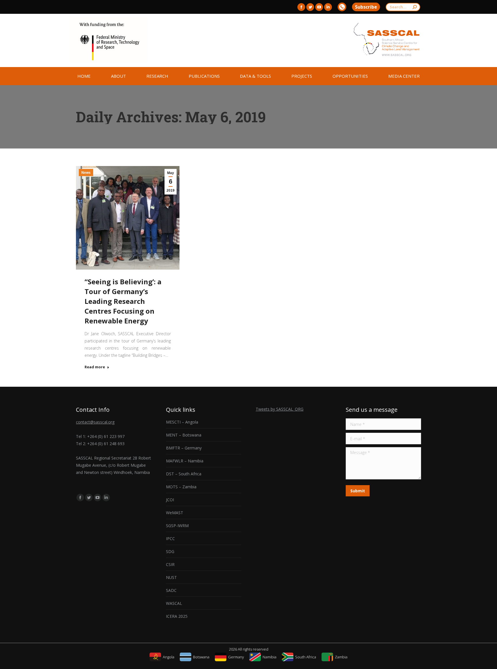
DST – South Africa (183, 474)
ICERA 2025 (177, 616)
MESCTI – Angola (182, 422)
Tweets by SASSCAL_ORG (279, 409)
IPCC (170, 538)
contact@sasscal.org (95, 422)
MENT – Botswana (183, 435)
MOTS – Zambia (181, 486)
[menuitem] (84, 76)
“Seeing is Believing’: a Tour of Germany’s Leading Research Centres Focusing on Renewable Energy (123, 301)
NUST (171, 577)
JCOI (170, 499)
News (86, 173)
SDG (170, 551)
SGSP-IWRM (177, 525)
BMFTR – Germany (184, 448)
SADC (171, 590)
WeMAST (174, 512)
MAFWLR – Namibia (184, 461)
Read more (95, 367)
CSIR (170, 564)
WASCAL (174, 603)
